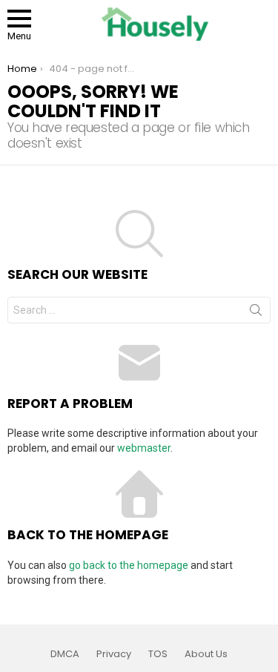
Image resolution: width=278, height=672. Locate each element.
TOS (158, 654)
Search (256, 313)
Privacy (113, 654)
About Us (206, 654)
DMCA (64, 654)
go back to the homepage (128, 565)
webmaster (144, 448)
